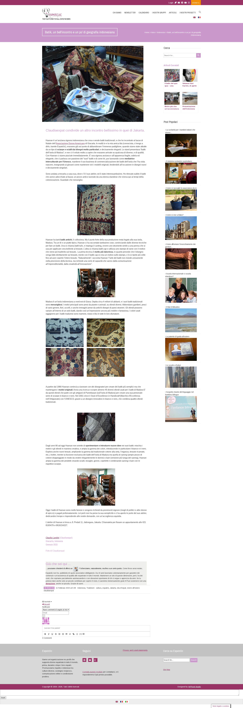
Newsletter (130, 12)
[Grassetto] (45, 634)
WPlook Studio (194, 687)
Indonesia (161, 32)
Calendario (144, 12)
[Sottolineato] (52, 634)
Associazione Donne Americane (70, 143)
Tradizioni (90, 588)
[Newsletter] (176, 2)
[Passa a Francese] (199, 17)
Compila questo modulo (93, 672)
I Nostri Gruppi (159, 12)
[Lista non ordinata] (63, 634)
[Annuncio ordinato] (59, 634)
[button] (199, 12)
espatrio (105, 588)
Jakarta (113, 588)
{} (77, 634)
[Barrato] (56, 634)
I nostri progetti (188, 12)
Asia (153, 32)
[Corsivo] (48, 634)
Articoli (173, 12)
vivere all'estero (133, 588)
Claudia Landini (52, 537)
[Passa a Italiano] (126, 701)
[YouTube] (90, 660)
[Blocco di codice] (70, 634)
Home (147, 32)
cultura (98, 588)
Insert (3, 698)
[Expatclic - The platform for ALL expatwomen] (65, 13)
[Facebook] (182, 2)
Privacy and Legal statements (135, 650)
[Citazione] (66, 634)
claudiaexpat (49, 591)
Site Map (166, 670)
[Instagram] (189, 2)
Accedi (47, 604)
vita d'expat (121, 588)
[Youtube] (185, 2)
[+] (81, 634)
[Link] (73, 634)
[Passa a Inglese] (194, 17)
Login (170, 3)
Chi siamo (117, 12)
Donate (196, 3)
